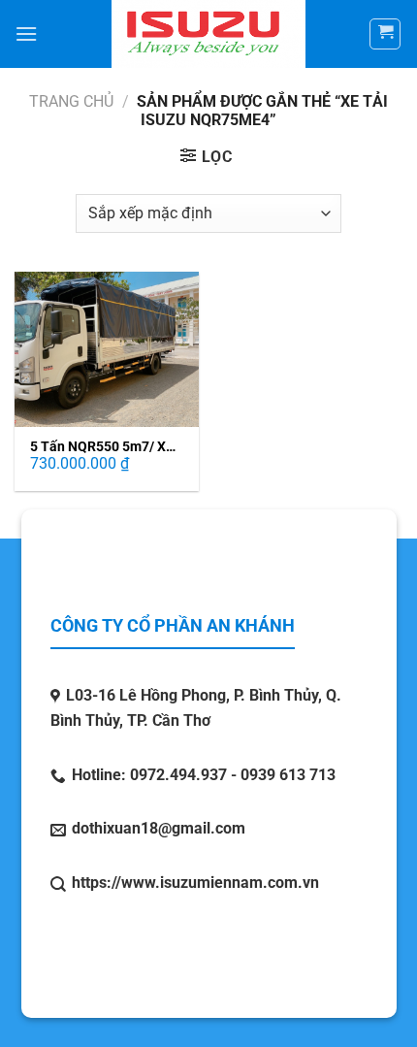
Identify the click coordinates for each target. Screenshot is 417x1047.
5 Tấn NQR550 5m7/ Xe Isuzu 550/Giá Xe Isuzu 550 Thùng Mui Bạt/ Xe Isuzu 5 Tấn (102, 447)
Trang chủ (71, 101)
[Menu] (26, 33)
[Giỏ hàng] (385, 33)
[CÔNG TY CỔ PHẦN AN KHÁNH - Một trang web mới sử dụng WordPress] (209, 34)
